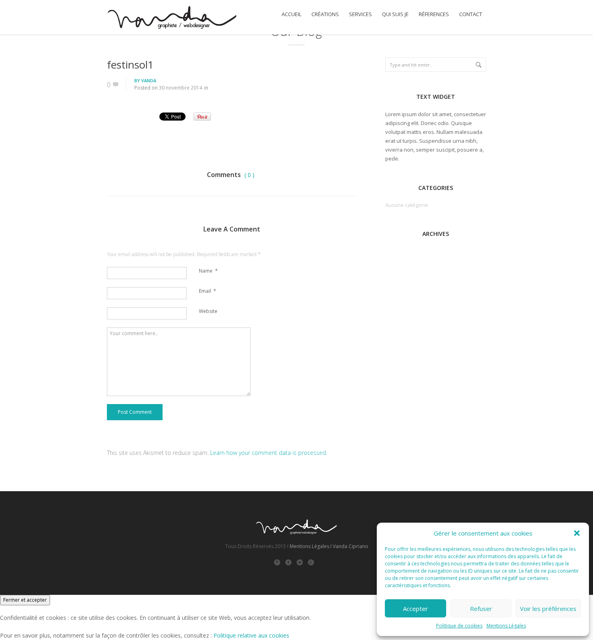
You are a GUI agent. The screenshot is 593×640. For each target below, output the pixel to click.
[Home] (171, 18)
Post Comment (135, 412)
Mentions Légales (506, 625)
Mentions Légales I (311, 546)
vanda (148, 80)
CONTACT (470, 14)
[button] (577, 533)
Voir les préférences (548, 609)
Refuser (481, 609)
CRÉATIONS (325, 14)
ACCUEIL (291, 14)
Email (207, 291)
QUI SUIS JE (395, 14)
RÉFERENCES (434, 14)
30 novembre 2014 (180, 87)
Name (208, 270)
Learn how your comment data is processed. (268, 453)
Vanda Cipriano (350, 546)
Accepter (415, 609)
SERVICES (360, 14)
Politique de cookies (459, 625)
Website (208, 311)
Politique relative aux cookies (251, 635)
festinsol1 (130, 64)
